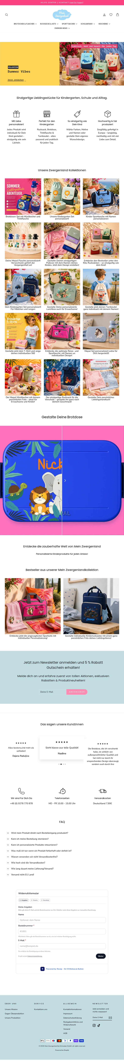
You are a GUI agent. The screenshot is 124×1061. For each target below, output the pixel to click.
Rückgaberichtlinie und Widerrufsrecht (73, 1023)
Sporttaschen (68, 24)
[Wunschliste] (111, 14)
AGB (65, 1033)
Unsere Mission (11, 1009)
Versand (66, 1029)
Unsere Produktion (12, 1018)
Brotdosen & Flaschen (24, 24)
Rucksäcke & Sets (48, 24)
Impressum (67, 1013)
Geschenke (103, 24)
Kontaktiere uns (40, 1009)
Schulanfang (87, 24)
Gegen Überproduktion (14, 1013)
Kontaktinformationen (72, 1009)
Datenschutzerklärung (72, 1018)
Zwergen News (61, 28)
